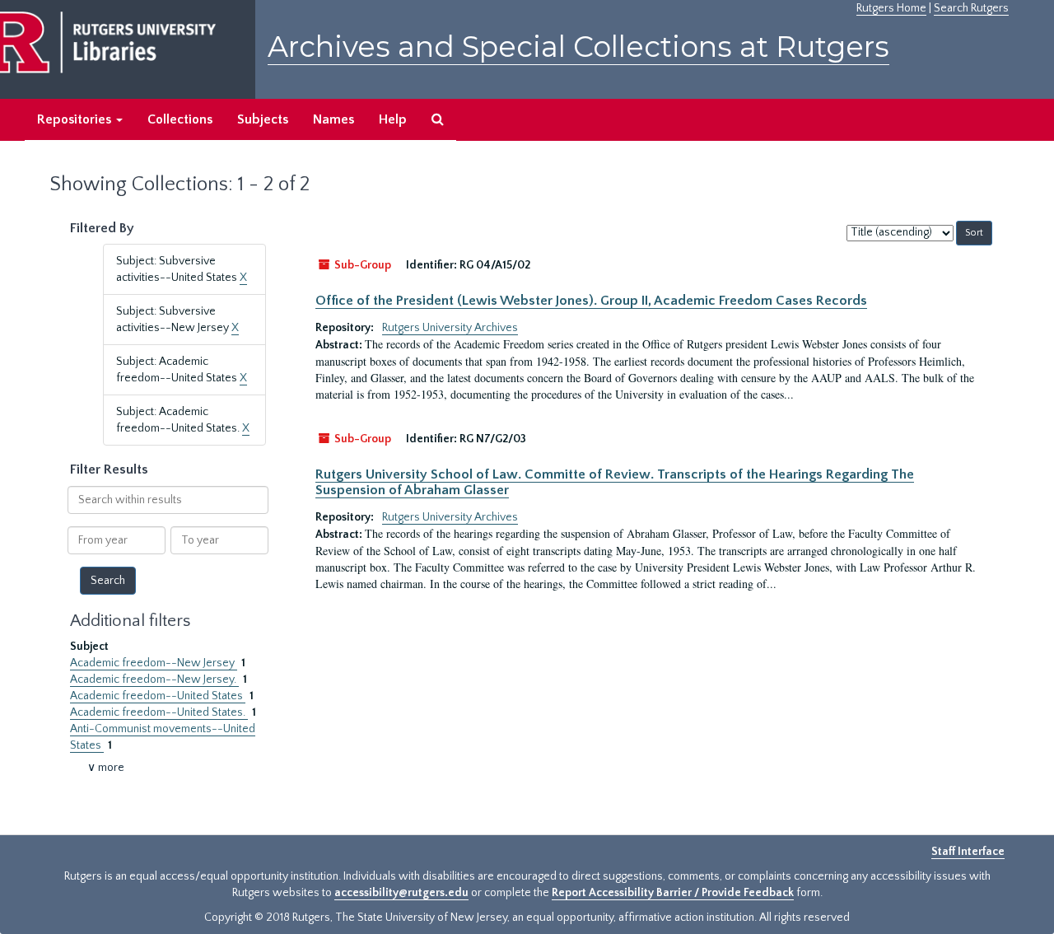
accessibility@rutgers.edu (401, 892)
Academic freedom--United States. (159, 712)
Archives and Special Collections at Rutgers (578, 46)
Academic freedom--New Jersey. (154, 679)
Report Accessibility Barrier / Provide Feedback (673, 892)
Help (393, 119)
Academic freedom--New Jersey (153, 663)
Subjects (262, 119)
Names (333, 119)
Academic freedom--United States (157, 696)
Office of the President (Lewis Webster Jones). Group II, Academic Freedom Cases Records (591, 300)
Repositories (75, 119)
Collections (179, 119)
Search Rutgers (971, 8)
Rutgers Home (891, 8)
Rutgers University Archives (450, 327)
